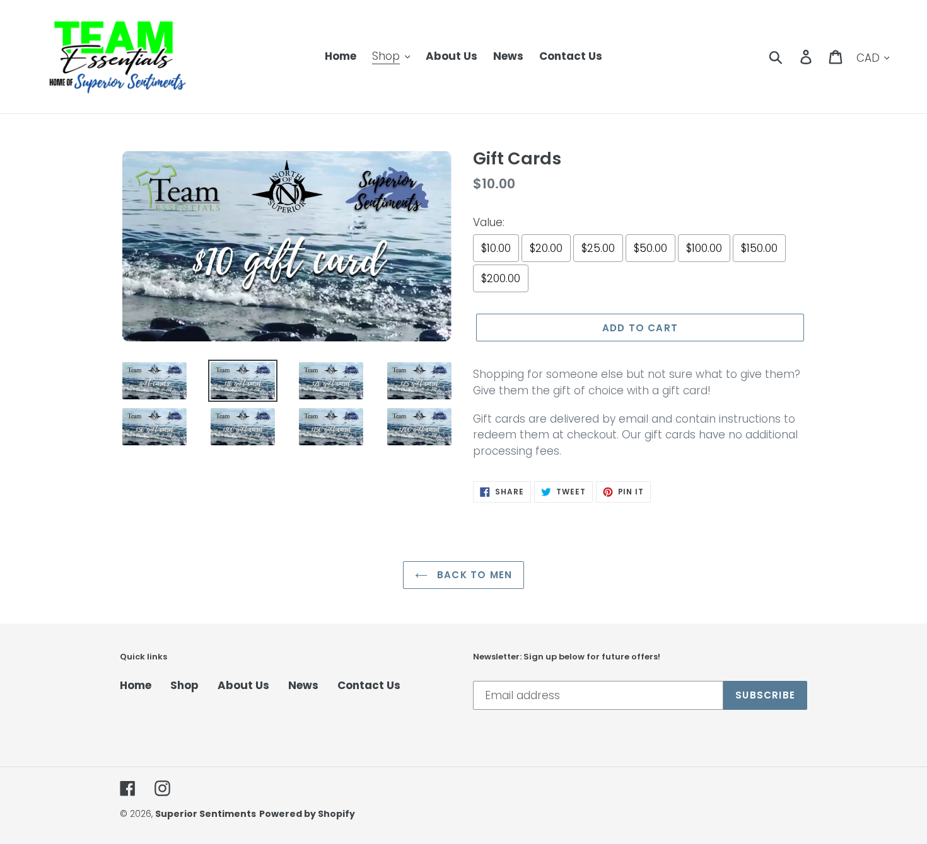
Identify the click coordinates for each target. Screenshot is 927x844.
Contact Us (368, 685)
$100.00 (704, 248)
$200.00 (500, 278)
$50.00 (650, 248)
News (303, 685)
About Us (243, 685)
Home (135, 685)
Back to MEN (473, 574)
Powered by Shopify (307, 813)
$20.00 (546, 248)
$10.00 (496, 248)
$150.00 (759, 248)
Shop (184, 685)
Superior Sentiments (205, 813)
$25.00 (598, 248)
